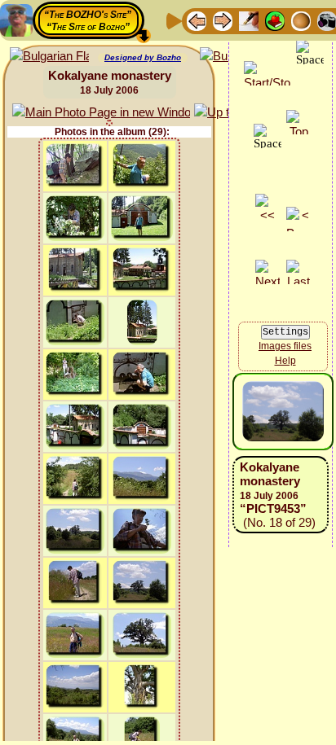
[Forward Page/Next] (222, 20)
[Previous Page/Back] (196, 20)
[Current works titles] (301, 20)
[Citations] (275, 20)
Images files (285, 346)
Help (285, 360)
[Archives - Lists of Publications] (249, 20)
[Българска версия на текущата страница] (49, 56)
